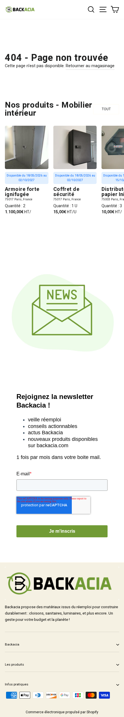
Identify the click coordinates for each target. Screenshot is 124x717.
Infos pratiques (16, 684)
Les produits (14, 664)
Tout (106, 109)
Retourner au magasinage (90, 66)
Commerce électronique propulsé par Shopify (62, 712)
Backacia (12, 644)
